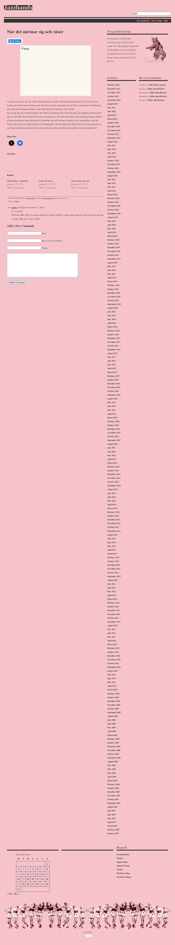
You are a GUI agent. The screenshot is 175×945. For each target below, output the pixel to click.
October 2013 (113, 527)
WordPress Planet (124, 877)
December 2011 (113, 610)
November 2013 (113, 523)
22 (47, 878)
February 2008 (113, 784)
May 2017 (111, 364)
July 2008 (111, 765)
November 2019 (113, 251)
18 (28, 878)
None (17, 201)
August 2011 (112, 625)
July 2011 (111, 629)
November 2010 (113, 659)
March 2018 (112, 326)
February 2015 (113, 466)
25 (28, 884)
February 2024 (113, 84)
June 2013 (111, 542)
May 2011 (111, 636)
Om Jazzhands (143, 20)
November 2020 (113, 205)
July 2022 (111, 145)
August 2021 (112, 175)
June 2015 (111, 451)
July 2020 (111, 221)
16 (18, 878)
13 (37, 874)
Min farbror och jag (157, 84)
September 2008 (114, 757)
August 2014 (112, 489)
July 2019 (111, 266)
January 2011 (113, 652)
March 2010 (112, 689)
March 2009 (112, 735)
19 (33, 878)
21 (42, 878)
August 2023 (112, 103)
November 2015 (113, 432)
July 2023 (111, 107)
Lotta (14, 207)
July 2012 (111, 584)
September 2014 (114, 485)
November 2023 (113, 92)
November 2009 (113, 705)
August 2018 (112, 308)
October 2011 (113, 618)
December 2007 (113, 791)
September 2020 (114, 213)
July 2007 (111, 810)
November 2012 (113, 568)
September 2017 (114, 349)
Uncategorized (49, 198)
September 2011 (114, 621)
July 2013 (111, 538)
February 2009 (113, 739)
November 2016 (113, 387)
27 (37, 884)
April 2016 (111, 414)
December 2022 (113, 126)
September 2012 (114, 576)
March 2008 (112, 780)
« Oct (9, 893)
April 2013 (111, 550)
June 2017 (111, 360)
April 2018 (111, 323)
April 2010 (111, 686)
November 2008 (113, 750)
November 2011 (113, 614)
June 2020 (111, 224)
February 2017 (113, 376)
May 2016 (111, 410)
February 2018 (113, 330)
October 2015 (113, 436)
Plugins (120, 858)
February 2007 (113, 829)
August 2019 (112, 262)
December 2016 (113, 383)
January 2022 (113, 160)
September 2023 (114, 100)
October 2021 (113, 168)
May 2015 (111, 455)
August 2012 (112, 580)
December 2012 (113, 565)
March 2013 (112, 553)
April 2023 (111, 115)
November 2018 (113, 296)
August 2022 (112, 141)
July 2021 (111, 179)
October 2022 (113, 134)
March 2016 (112, 417)
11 (28, 874)
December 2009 (113, 701)
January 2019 (113, 289)
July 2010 (111, 674)
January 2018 (113, 334)
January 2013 (113, 561)
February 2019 (113, 285)
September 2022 (114, 138)
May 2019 (111, 274)
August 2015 (112, 444)
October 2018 (113, 300)
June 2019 (111, 270)
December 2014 (113, 474)
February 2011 (113, 648)
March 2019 (112, 281)
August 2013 (112, 534)
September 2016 (114, 395)
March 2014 (112, 508)
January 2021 (113, 202)
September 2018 (114, 304)
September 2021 (114, 172)
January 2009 (113, 742)
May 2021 (111, 187)
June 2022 (111, 149)
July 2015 (111, 447)
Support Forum (123, 865)
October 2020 (113, 209)
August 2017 (112, 353)
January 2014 (113, 516)
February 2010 (113, 693)
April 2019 (111, 277)
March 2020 (112, 236)
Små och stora (46, 180)
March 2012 (112, 599)
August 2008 (112, 761)
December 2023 (113, 88)
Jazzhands (18, 7)
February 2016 (113, 421)
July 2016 (111, 402)
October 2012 (113, 572)
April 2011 (111, 640)
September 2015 (114, 440)
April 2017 (111, 368)
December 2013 (113, 519)
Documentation (123, 854)
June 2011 (111, 633)
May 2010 (111, 682)
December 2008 (113, 746)
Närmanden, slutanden (18, 180)
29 (47, 884)
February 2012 (113, 602)
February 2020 (113, 240)
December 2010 (113, 655)
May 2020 (111, 228)
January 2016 (113, 425)
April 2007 (111, 822)
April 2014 (111, 504)
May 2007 (111, 818)
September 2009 (114, 712)
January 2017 (113, 379)
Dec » (16, 893)
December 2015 (113, 429)
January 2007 (113, 833)
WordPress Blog (123, 873)
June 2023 (111, 111)
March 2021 (112, 194)
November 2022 (113, 130)
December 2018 (113, 293)
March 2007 (112, 826)
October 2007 (113, 799)
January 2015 (113, 470)
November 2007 (113, 795)
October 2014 (113, 481)
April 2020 (111, 232)
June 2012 (111, 587)
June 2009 (111, 723)
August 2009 (112, 716)
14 (42, 874)
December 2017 (113, 338)
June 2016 (111, 406)
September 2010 (114, 667)
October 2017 (113, 345)
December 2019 (113, 247)
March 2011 (112, 644)
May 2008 (111, 773)
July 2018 (111, 311)
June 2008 (111, 769)
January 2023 (113, 122)
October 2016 (113, 391)
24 (23, 884)
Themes (120, 869)
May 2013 (111, 546)
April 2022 (111, 156)
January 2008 (113, 788)
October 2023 (113, 96)
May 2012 (111, 591)
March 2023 (112, 119)
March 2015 (112, 463)
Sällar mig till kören (156, 88)
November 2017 (113, 342)
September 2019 (114, 259)
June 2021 (111, 183)
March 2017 (112, 372)
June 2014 (111, 497)
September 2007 (114, 803)
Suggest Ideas (122, 862)
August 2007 (112, 807)
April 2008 (111, 776)
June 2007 (111, 814)
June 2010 (111, 678)
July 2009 (111, 720)
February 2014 (113, 512)
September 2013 (114, 531)
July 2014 (111, 493)
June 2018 (111, 315)
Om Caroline (156, 20)
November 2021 (113, 164)
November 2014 (113, 478)
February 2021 (113, 198)
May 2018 (111, 319)
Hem (166, 20)
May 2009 (111, 727)
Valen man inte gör (80, 180)
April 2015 (111, 459)
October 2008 (113, 754)
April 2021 (111, 190)
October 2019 (113, 255)
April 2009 (111, 731)
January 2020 (113, 243)
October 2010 (113, 663)
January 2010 (113, 697)
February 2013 (113, 557)
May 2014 (111, 500)
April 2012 (111, 595)
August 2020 (112, 217)
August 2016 (112, 398)
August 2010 (112, 671)
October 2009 (113, 708)
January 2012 (113, 606)
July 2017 (111, 357)
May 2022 (111, 153)
